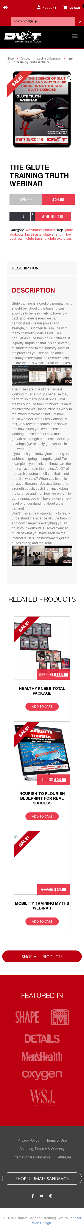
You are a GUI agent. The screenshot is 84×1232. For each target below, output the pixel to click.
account (49, 7)
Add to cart (53, 216)
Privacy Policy (28, 1140)
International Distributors (32, 1157)
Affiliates (65, 1157)
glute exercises (60, 239)
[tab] (42, 268)
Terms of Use (57, 1140)
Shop (10, 58)
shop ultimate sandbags (42, 1178)
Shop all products (42, 956)
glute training (36, 239)
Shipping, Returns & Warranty (42, 1149)
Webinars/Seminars (49, 58)
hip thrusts (33, 234)
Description (25, 268)
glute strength (53, 234)
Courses (25, 58)
